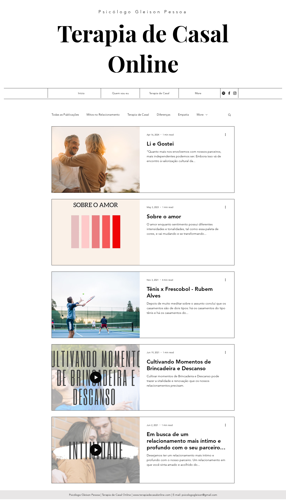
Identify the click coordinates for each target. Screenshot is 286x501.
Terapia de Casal (143, 33)
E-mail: (177, 495)
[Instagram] (235, 93)
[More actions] (226, 134)
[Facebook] (229, 93)
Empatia (183, 114)
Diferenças (163, 114)
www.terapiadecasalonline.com (152, 495)
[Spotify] (223, 93)
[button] (229, 115)
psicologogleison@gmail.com (199, 495)
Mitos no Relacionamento (103, 114)
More (200, 114)
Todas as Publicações (65, 114)
